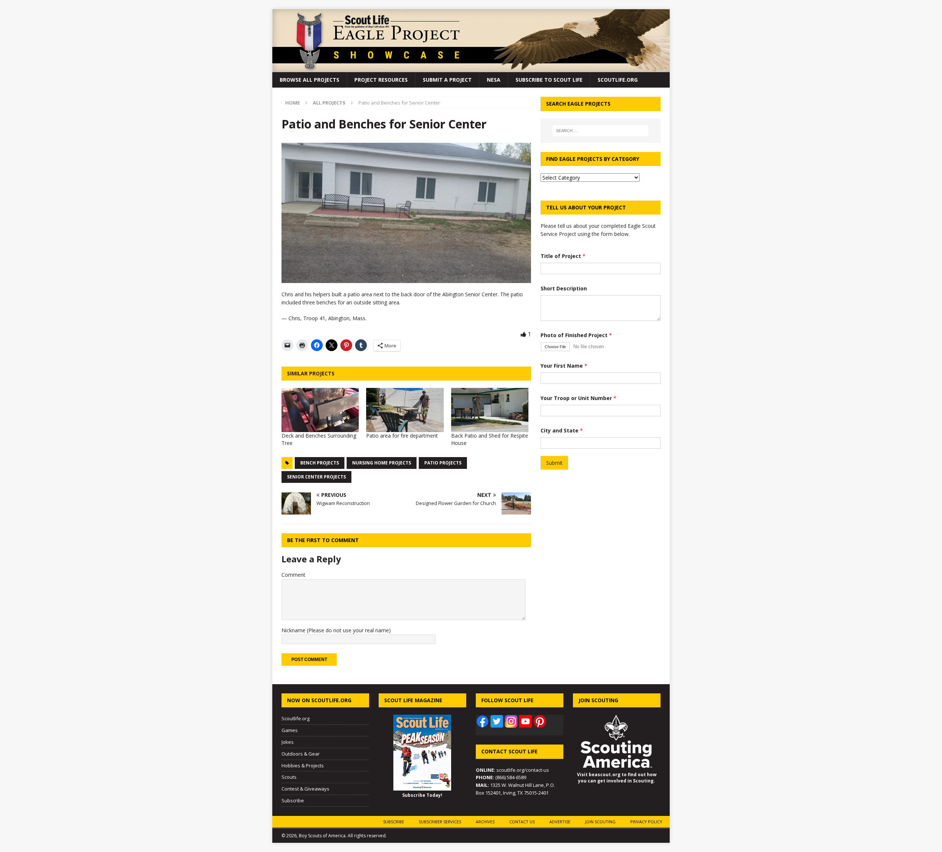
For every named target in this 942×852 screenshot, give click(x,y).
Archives (485, 821)
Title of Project (563, 256)
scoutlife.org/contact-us (512, 770)
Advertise (559, 821)
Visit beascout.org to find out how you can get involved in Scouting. (616, 777)
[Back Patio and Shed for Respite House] (489, 410)
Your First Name (564, 366)
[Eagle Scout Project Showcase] (471, 67)
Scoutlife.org (618, 79)
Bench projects (319, 463)
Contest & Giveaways (305, 788)
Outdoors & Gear (300, 753)
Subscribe (292, 800)
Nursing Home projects (381, 463)
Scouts (289, 777)
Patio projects (442, 463)
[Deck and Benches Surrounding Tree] (320, 410)
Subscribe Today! (422, 795)
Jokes (287, 742)
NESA (493, 79)
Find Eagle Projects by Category (592, 158)
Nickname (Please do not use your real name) (336, 630)
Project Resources (381, 79)
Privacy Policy (646, 821)
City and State (562, 430)
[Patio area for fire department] (404, 410)
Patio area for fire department (402, 435)
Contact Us (522, 821)
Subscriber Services (440, 821)
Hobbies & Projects (302, 765)
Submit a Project (447, 79)
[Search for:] (600, 130)
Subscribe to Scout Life (549, 79)
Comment (293, 574)
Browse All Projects (309, 79)
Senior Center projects (316, 477)
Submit (554, 462)
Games (289, 730)
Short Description (564, 288)
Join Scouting (600, 821)
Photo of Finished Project (576, 335)
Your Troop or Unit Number (578, 398)
